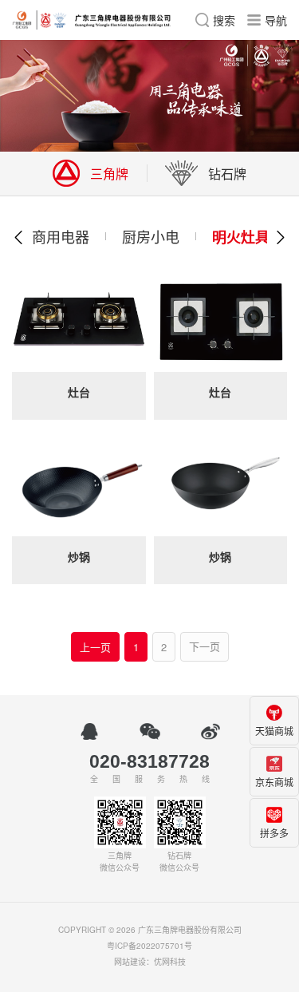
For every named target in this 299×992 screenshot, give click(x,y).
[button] (19, 237)
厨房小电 (150, 236)
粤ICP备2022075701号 (149, 945)
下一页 (204, 647)
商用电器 (60, 236)
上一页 (95, 646)
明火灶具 (240, 237)
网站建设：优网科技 (150, 961)
